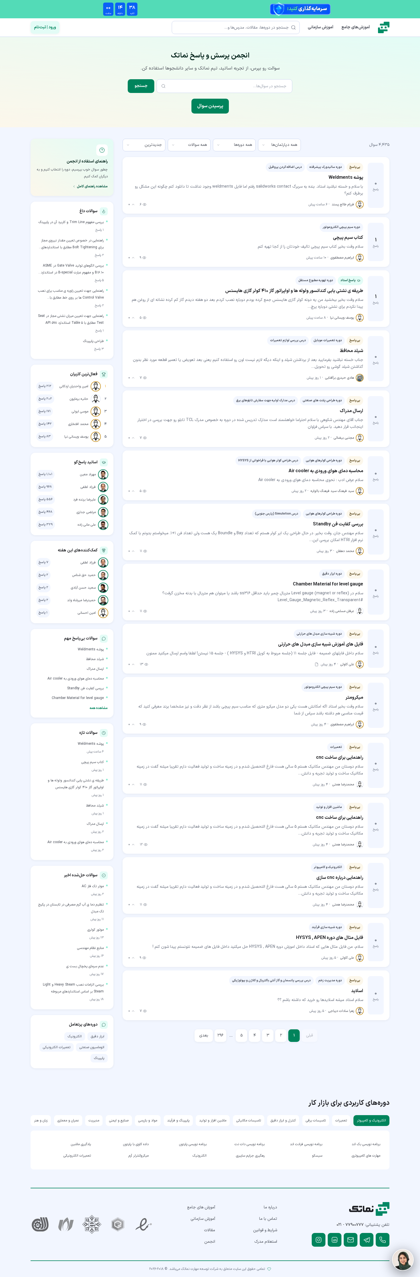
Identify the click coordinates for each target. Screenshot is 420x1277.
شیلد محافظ (95, 659)
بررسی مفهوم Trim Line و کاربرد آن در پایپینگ (71, 222)
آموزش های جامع (201, 1207)
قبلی (309, 1035)
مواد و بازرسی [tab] (147, 1120)
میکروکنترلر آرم (139, 1155)
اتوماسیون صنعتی (91, 1047)
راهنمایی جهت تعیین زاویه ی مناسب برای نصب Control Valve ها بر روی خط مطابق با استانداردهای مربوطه (71, 294)
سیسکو (317, 1155)
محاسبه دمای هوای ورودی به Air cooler (75, 678)
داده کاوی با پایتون (136, 1144)
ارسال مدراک (95, 669)
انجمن (209, 1242)
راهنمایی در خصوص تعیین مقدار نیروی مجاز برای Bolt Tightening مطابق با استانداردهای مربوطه (72, 244)
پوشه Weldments (91, 649)
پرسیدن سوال (210, 106)
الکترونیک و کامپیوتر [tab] (371, 1120)
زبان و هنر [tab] (40, 1120)
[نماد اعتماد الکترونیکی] (143, 1224)
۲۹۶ (220, 1035)
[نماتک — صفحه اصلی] (383, 27)
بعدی (203, 1035)
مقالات (209, 1230)
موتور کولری (95, 929)
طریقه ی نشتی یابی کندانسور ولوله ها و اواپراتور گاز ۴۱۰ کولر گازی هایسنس (76, 784)
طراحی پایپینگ (93, 341)
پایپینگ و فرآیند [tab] (178, 1120)
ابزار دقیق (97, 1036)
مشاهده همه (98, 708)
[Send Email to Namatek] (350, 1240)
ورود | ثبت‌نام (45, 27)
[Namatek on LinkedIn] (334, 1240)
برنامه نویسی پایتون (193, 1144)
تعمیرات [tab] (341, 1120)
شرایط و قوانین (265, 1230)
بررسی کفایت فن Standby (85, 688)
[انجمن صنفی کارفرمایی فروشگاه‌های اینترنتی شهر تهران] (91, 1224)
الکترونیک (75, 1036)
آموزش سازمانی (320, 27)
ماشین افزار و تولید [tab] (212, 1120)
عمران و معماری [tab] (68, 1120)
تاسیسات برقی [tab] (316, 1120)
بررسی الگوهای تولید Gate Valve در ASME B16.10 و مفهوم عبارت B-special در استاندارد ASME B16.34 (72, 269)
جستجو (141, 86)
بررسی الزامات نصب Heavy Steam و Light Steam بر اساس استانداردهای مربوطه (73, 988)
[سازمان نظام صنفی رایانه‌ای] (66, 1224)
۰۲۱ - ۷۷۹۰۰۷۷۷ (350, 1225)
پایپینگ (99, 1058)
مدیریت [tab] (94, 1120)
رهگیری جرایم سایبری (250, 1155)
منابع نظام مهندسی (90, 948)
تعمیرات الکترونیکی (56, 1047)
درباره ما (270, 1207)
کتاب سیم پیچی (92, 762)
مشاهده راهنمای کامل (92, 186)
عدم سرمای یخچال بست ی (85, 966)
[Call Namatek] (382, 1240)
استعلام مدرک (265, 1242)
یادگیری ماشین (81, 1144)
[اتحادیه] (117, 1224)
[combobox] (279, 145)
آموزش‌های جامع (355, 27)
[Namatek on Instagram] (318, 1240)
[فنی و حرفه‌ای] (40, 1224)
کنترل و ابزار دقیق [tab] (283, 1120)
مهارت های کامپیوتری (366, 1155)
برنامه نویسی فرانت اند (306, 1144)
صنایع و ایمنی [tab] (119, 1120)
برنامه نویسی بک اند (366, 1144)
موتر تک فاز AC (93, 886)
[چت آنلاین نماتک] (403, 1260)
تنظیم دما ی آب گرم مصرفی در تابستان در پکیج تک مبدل (71, 908)
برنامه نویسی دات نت (250, 1144)
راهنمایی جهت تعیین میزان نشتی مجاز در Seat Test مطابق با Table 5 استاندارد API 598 (71, 319)
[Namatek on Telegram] (366, 1240)
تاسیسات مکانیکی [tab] (248, 1120)
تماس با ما (268, 1219)
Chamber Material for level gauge (78, 698)
